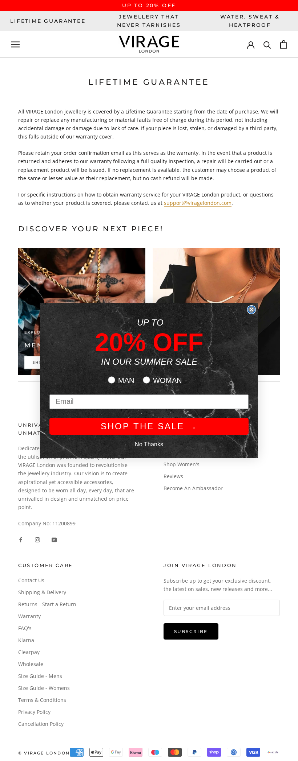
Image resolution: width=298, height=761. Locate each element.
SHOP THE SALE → (149, 426)
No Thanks (149, 444)
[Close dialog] (251, 309)
